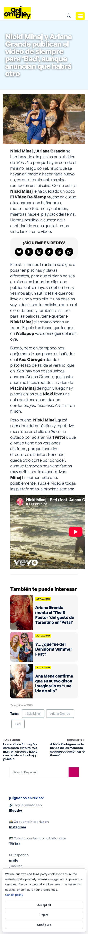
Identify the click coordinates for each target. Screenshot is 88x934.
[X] (29, 252)
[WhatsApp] (69, 252)
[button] (80, 16)
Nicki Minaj (33, 713)
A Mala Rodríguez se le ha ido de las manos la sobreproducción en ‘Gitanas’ (67, 749)
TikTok (14, 844)
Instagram (17, 827)
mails (13, 860)
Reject (44, 915)
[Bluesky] (19, 252)
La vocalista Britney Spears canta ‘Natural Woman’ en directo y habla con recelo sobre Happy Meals (20, 751)
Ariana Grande (60, 713)
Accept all (44, 905)
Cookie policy (14, 894)
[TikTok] (49, 252)
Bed (18, 724)
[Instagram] (39, 252)
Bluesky (15, 811)
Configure (44, 924)
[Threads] (59, 252)
